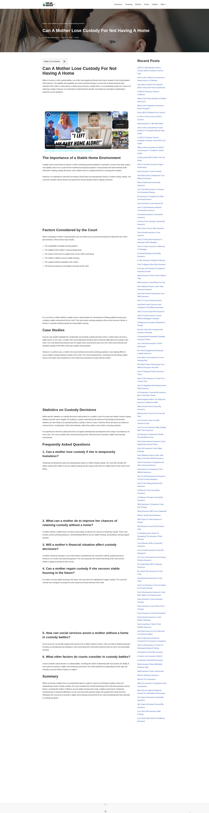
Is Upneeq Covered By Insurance (150, 660)
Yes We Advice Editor (52, 37)
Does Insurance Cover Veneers (149, 171)
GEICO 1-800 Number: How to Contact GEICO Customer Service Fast (150, 70)
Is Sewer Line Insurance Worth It (149, 656)
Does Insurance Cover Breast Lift (150, 203)
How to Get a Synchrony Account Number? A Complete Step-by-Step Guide (150, 130)
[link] (48, 115)
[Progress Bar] (120, 117)
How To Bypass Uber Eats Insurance (151, 264)
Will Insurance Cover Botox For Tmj (151, 282)
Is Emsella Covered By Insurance (150, 652)
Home (146, 4)
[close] (105, 805)
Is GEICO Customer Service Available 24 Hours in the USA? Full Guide (151, 140)
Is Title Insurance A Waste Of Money (151, 260)
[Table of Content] (64, 61)
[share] (107, 114)
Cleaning (128, 4)
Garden (155, 4)
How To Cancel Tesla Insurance (149, 300)
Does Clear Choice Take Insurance (150, 228)
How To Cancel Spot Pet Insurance (150, 311)
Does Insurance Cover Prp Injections (151, 613)
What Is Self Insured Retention (149, 515)
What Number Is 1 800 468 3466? (150, 124)
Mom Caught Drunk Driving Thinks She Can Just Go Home (78, 115)
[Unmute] (116, 118)
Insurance (118, 4)
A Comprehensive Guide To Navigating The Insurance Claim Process (149, 536)
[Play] (113, 118)
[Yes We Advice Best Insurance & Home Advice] (49, 4)
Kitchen (138, 4)
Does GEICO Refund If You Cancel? (151, 112)
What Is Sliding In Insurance (148, 675)
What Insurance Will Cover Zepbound (151, 511)
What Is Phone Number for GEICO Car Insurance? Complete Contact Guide (150, 150)
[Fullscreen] (126, 118)
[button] (165, 4)
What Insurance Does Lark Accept (150, 671)
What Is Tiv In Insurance (146, 679)
